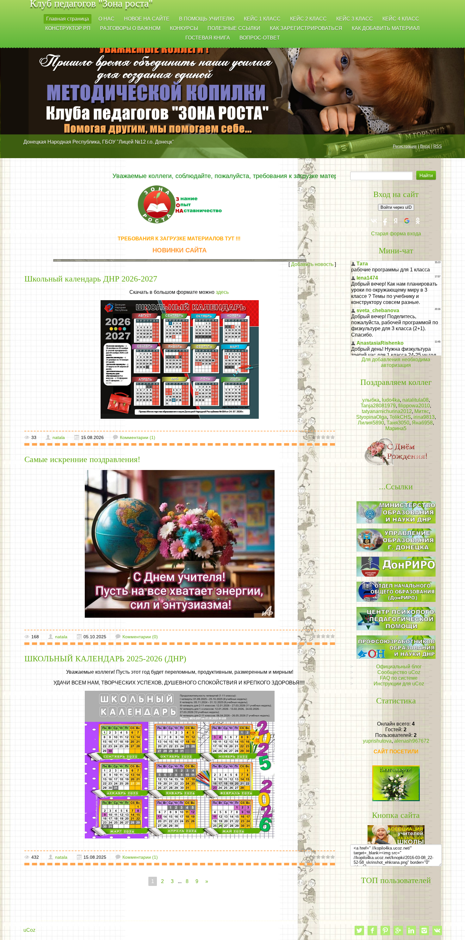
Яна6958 (422, 422)
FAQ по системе (399, 678)
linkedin (411, 930)
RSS (437, 146)
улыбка (370, 400)
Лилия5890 (371, 422)
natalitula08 (415, 400)
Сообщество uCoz (398, 672)
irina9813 (424, 417)
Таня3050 (398, 422)
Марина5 (395, 428)
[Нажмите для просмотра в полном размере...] (180, 359)
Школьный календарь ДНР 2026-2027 (90, 278)
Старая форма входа (396, 233)
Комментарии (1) (137, 437)
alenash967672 (411, 741)
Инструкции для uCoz (399, 683)
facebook (372, 930)
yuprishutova (377, 741)
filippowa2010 (414, 405)
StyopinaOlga (371, 417)
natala (59, 437)
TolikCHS (400, 417)
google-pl (398, 930)
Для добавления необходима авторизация (396, 362)
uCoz (29, 930)
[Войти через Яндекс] (395, 221)
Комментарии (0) (140, 636)
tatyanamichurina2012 (387, 411)
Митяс (421, 411)
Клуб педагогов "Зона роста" (91, 4)
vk (437, 930)
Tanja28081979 (378, 405)
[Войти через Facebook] (385, 221)
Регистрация (405, 146)
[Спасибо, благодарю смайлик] (396, 783)
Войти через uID (396, 207)
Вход (425, 146)
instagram (424, 930)
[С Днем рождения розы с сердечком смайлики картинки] (396, 451)
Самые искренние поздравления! (82, 459)
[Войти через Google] (407, 221)
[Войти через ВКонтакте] (374, 221)
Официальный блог (399, 666)
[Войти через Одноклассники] (418, 221)
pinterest (385, 930)
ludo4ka (391, 400)
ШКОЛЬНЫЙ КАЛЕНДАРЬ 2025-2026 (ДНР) (105, 658)
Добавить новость (312, 264)
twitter (359, 930)
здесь (223, 292)
